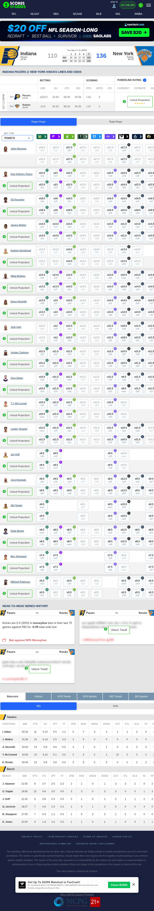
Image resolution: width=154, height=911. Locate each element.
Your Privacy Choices (63, 837)
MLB (98, 13)
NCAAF (34, 13)
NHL (118, 13)
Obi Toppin (16, 505)
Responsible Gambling (55, 844)
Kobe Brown (17, 531)
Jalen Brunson (18, 148)
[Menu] (148, 5)
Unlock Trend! (119, 629)
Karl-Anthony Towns (21, 174)
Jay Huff (15, 454)
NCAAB (77, 13)
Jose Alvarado (18, 480)
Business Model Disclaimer (95, 844)
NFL (14, 13)
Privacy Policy (32, 837)
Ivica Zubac (17, 378)
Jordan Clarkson (20, 352)
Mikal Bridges (18, 276)
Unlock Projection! (20, 186)
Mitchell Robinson (20, 582)
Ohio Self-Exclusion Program (77, 894)
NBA (56, 13)
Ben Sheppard (18, 556)
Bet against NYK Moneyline (28, 640)
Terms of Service (95, 837)
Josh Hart (16, 327)
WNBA (138, 13)
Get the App (128, 5)
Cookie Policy (122, 837)
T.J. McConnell (19, 403)
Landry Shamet (19, 429)
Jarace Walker (18, 225)
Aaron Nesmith (18, 301)
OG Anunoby (17, 199)
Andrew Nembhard (20, 250)
